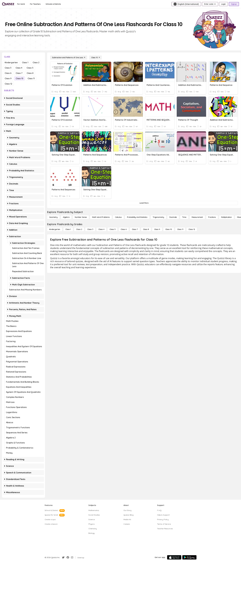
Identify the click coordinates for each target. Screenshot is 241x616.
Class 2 (36, 62)
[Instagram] (72, 557)
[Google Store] (189, 557)
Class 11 (31, 78)
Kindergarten (11, 62)
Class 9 (8, 78)
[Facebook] (68, 557)
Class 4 (19, 68)
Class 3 (8, 68)
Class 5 (30, 68)
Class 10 (19, 78)
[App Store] (174, 557)
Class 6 (8, 73)
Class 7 (19, 73)
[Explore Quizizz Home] (8, 4)
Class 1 (25, 62)
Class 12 (8, 83)
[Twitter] (63, 557)
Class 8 (30, 73)
